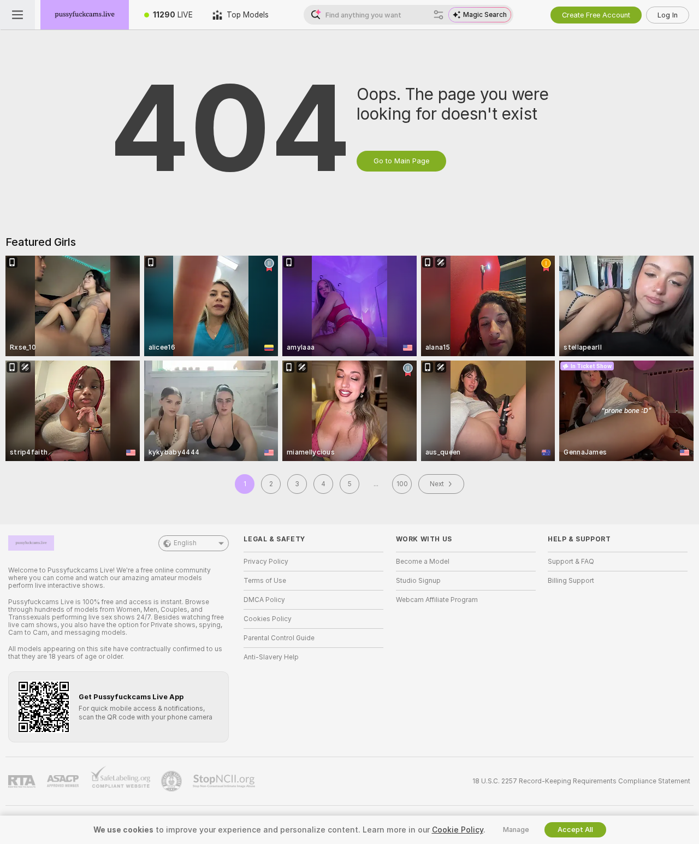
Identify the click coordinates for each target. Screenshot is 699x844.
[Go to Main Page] (84, 14)
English (185, 543)
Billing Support (571, 581)
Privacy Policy (266, 561)
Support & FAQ (571, 561)
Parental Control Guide (279, 638)
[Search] (438, 14)
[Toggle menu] (17, 14)
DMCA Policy (264, 600)
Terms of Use (265, 581)
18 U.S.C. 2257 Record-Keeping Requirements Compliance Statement (581, 781)
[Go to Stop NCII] (225, 781)
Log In (667, 15)
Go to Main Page (401, 161)
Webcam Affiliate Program (437, 600)
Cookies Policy (268, 619)
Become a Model (422, 561)
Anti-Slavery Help (271, 657)
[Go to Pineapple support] (172, 781)
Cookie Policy (457, 829)
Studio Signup (418, 581)
